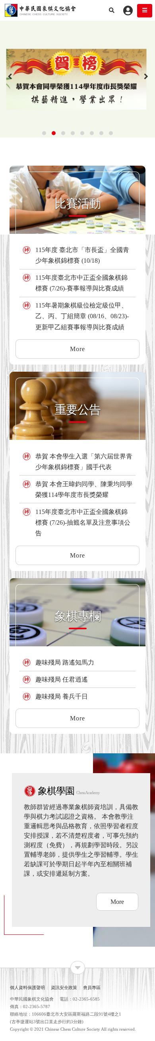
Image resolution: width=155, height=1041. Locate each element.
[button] (44, 133)
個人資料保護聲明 (27, 987)
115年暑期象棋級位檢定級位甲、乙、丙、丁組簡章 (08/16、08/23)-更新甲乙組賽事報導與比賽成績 (82, 316)
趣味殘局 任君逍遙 (61, 679)
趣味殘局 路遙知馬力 (64, 662)
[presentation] (10, 77)
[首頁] (40, 3)
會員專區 (92, 987)
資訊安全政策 (64, 987)
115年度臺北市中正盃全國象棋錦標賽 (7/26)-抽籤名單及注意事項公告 (82, 522)
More (77, 349)
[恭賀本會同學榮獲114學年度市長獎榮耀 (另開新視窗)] (77, 79)
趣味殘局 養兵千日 (61, 696)
